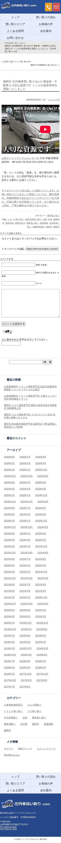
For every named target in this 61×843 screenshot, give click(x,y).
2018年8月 (41, 654)
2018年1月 (9, 674)
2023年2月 (9, 546)
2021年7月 (25, 584)
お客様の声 (46, 24)
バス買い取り (34, 711)
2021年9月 (42, 578)
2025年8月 (9, 482)
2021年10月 (26, 578)
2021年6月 (40, 584)
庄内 (50, 219)
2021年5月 (9, 591)
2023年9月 (42, 527)
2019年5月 (40, 635)
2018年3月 (25, 667)
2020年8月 (9, 610)
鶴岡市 (56, 227)
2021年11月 (10, 578)
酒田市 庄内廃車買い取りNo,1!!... (44, 65)
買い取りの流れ (46, 17)
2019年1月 (9, 648)
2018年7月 (9, 661)
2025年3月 (40, 488)
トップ (15, 17)
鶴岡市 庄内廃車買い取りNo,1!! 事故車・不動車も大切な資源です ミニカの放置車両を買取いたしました (30, 85)
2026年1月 (25, 469)
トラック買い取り (16, 219)
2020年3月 (25, 616)
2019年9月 (26, 629)
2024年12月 (41, 495)
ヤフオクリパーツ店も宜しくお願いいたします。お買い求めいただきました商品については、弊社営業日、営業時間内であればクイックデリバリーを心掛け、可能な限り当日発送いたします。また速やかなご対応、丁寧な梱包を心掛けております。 (30, 198)
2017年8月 (41, 680)
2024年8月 (9, 508)
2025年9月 (42, 476)
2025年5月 (9, 488)
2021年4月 (25, 591)
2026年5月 (9, 463)
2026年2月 (9, 469)
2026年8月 (9, 457)
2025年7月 (25, 482)
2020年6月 (25, 610)
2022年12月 (41, 546)
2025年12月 (41, 469)
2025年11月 (10, 476)
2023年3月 (40, 540)
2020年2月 (40, 616)
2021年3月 (40, 591)
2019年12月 (26, 623)
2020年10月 (26, 603)
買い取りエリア (15, 24)
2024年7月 (25, 508)
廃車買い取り (53, 215)
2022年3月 (40, 565)
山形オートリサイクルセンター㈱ (20, 158)
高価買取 (48, 724)
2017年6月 (25, 686)
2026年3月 (40, 463)
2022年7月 (25, 559)
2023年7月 (25, 533)
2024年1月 (25, 520)
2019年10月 (10, 629)
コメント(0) (54, 100)
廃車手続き (20, 223)
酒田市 (49, 227)
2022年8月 (9, 559)
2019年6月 (25, 635)
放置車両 (44, 223)
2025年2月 (9, 495)
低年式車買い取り (33, 219)
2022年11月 (10, 552)
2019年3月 (25, 642)
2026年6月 (40, 457)
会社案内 (45, 31)
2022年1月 (25, 571)
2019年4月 (9, 642)
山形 (45, 219)
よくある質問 (15, 31)
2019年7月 (9, 635)
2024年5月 (9, 514)
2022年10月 (26, 552)
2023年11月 (10, 527)
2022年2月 (9, 571)
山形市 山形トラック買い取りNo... (17, 62)
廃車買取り (10, 724)
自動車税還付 (39, 227)
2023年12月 (41, 520)
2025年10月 (26, 476)
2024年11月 (10, 501)
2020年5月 (40, 610)
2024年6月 (40, 508)
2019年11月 (42, 623)
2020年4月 (9, 616)
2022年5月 (9, 565)
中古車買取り (11, 717)
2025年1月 (25, 495)
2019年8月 (41, 629)
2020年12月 (41, 597)
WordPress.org (11, 755)
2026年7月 (25, 457)
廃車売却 (10, 223)
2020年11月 (10, 603)
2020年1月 (9, 623)
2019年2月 (40, 642)
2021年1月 (25, 597)
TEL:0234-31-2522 (8, 827)
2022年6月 (40, 559)
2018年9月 (26, 654)
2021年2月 (9, 597)
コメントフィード (46, 748)
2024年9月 (42, 501)
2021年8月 (9, 584)
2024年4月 (25, 514)
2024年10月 (26, 501)
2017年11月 (42, 674)
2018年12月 (26, 648)
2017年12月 (26, 674)
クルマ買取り (34, 705)
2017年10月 (10, 680)
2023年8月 (9, 533)
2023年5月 (9, 540)
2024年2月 (9, 520)
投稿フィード (25, 748)
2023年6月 (40, 533)
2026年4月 (25, 463)
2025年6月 (40, 482)
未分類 (23, 724)
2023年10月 (26, 527)
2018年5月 (40, 661)
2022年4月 (25, 565)
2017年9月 (26, 680)
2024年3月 (40, 514)
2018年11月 (42, 648)
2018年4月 (9, 667)
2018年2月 (40, 667)
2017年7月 (9, 686)
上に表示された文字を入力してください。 (25, 339)
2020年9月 (42, 603)
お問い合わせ (15, 37)
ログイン (8, 748)
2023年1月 (25, 546)
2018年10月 (10, 654)
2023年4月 (25, 540)
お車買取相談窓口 (13, 705)
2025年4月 (25, 488)
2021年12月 (41, 571)
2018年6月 (25, 661)
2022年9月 (42, 552)
